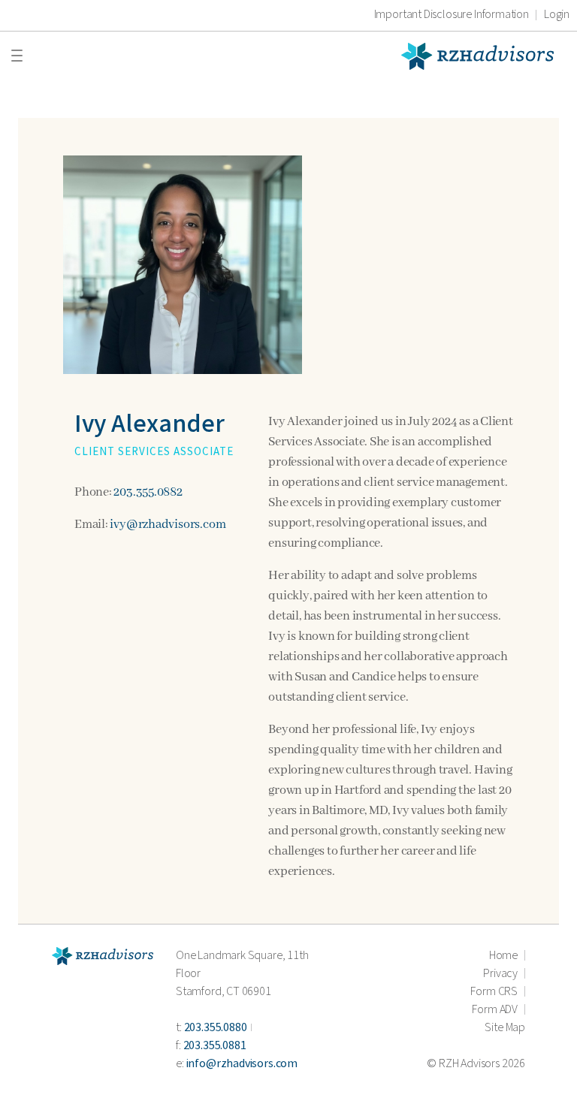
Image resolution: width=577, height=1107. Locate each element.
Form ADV (495, 1010)
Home (503, 956)
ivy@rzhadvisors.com (167, 524)
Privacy (500, 974)
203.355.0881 (214, 1046)
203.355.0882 (147, 492)
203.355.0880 (215, 1028)
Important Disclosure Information (451, 15)
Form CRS (494, 992)
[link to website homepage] (102, 956)
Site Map (505, 1028)
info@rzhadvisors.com (242, 1064)
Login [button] (556, 15)
